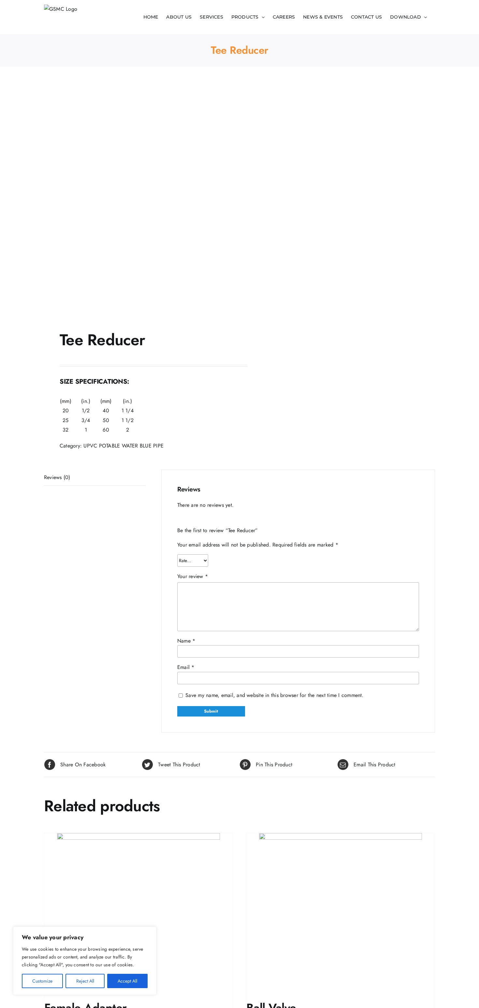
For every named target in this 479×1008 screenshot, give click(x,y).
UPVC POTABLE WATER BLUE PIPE (123, 445)
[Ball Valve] (340, 914)
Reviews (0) (57, 477)
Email (186, 667)
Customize (42, 981)
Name (186, 641)
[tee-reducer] (138, 200)
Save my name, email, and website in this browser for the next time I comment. (274, 695)
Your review (192, 576)
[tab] (95, 478)
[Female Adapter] (138, 914)
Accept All (127, 981)
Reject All (85, 981)
